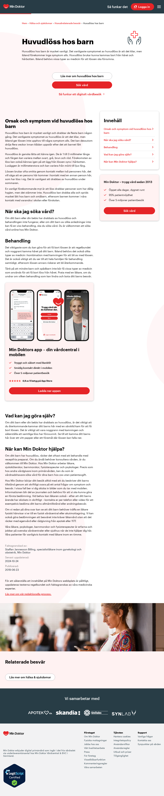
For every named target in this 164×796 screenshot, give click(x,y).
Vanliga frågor (145, 736)
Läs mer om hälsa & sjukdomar (30, 677)
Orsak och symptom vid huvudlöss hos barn (127, 130)
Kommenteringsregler (95, 763)
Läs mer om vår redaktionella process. (28, 593)
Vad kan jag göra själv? (117, 154)
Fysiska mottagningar (95, 740)
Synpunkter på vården (149, 744)
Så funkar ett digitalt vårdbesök (80, 94)
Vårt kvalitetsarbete (94, 748)
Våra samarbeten (93, 767)
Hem (24, 23)
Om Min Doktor (92, 736)
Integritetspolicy (122, 740)
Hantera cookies (122, 736)
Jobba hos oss (91, 744)
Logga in (144, 6)
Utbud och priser (122, 751)
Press (87, 751)
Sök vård (82, 85)
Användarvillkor (122, 744)
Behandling (111, 147)
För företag (90, 755)
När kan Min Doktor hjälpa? (120, 161)
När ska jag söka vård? (117, 139)
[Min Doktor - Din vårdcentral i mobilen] (13, 740)
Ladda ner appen (49, 391)
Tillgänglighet (121, 755)
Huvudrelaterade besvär (68, 23)
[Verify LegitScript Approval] (14, 776)
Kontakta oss (144, 740)
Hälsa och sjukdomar (40, 23)
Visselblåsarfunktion (94, 759)
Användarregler (122, 748)
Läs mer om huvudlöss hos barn (82, 76)
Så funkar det (117, 7)
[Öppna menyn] (159, 6)
